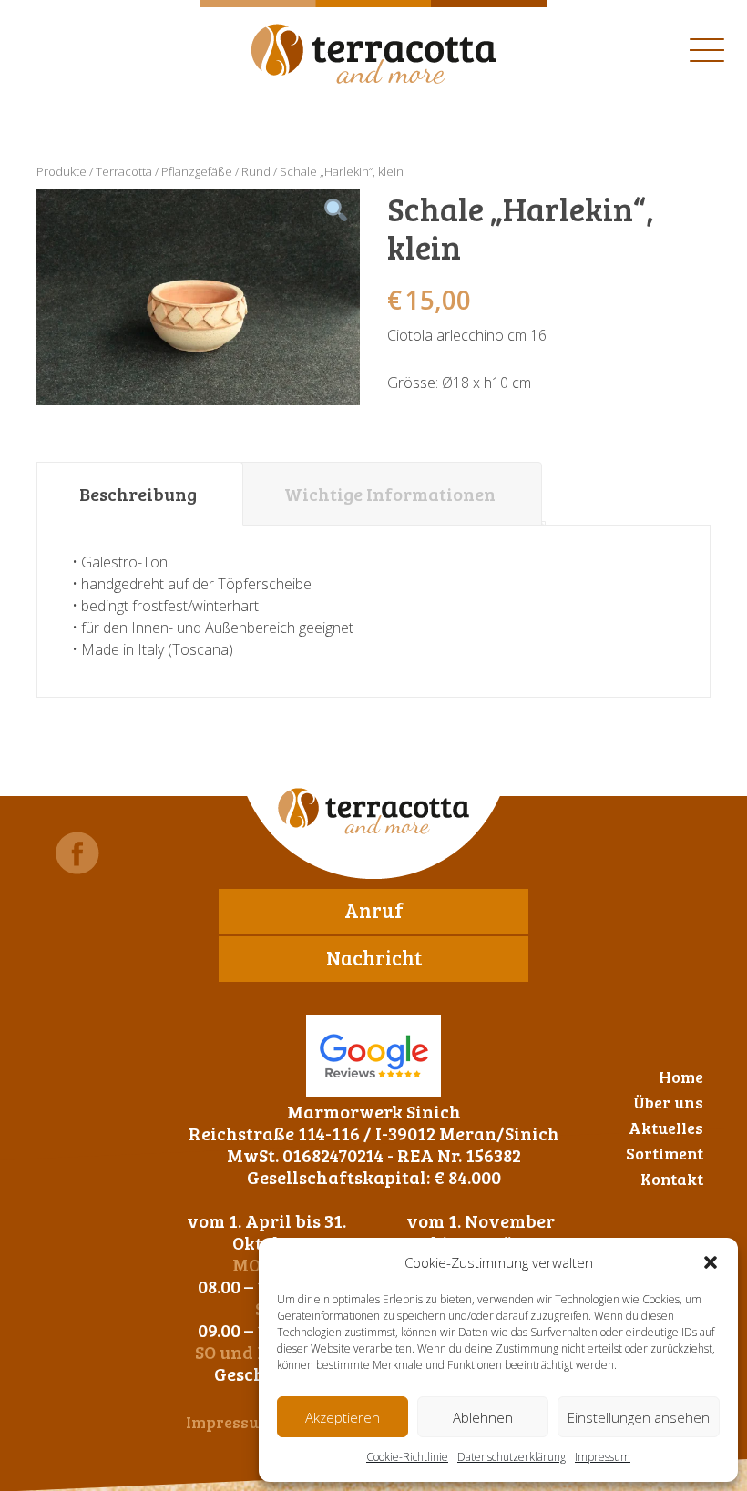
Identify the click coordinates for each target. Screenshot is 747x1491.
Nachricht (374, 957)
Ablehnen (483, 1417)
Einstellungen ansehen (639, 1417)
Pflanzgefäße (196, 171)
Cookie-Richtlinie (407, 1457)
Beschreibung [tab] (138, 493)
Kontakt (671, 1179)
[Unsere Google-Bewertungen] (373, 1056)
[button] (710, 1262)
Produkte (61, 171)
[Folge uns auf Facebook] (77, 853)
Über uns (668, 1102)
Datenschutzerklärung (511, 1457)
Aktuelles (666, 1128)
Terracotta (124, 171)
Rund (256, 171)
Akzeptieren (342, 1417)
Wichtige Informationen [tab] (390, 493)
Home (681, 1077)
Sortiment (664, 1153)
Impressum (602, 1457)
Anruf (374, 910)
